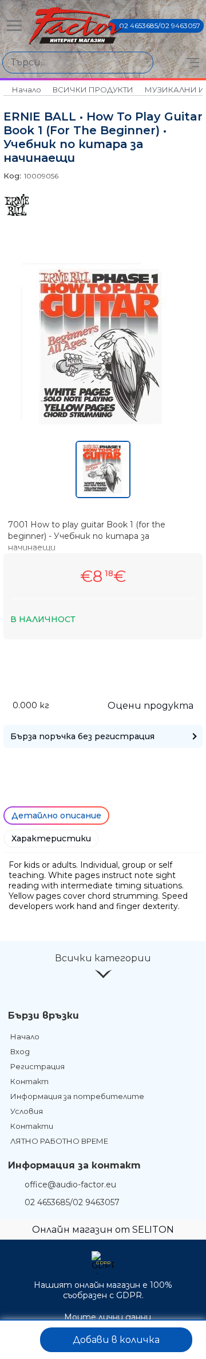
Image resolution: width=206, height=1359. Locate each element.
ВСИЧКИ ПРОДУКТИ (93, 89)
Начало (26, 89)
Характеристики (51, 838)
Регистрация (37, 1066)
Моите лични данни (107, 1317)
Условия (26, 1111)
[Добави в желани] (21, 1340)
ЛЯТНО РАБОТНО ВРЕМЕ (59, 1141)
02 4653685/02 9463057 (159, 25)
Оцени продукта (150, 705)
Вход (20, 1051)
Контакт (29, 1081)
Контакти (31, 1126)
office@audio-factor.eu (70, 1184)
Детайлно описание (56, 815)
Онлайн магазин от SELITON (103, 1229)
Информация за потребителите (77, 1096)
